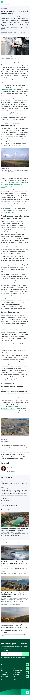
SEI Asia (15, 668)
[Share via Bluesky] (2, 477)
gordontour (4, 171)
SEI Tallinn (15, 676)
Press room (4, 668)
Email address (4, 650)
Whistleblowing (4, 672)
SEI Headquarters (17, 670)
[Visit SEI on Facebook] (27, 668)
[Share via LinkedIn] (6, 477)
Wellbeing (3, 635)
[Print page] (11, 477)
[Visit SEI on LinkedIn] (27, 672)
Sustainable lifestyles (21, 634)
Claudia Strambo (5, 32)
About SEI (3, 670)
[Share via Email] (9, 477)
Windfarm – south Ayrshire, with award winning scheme (16, 170)
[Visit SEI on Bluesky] (27, 664)
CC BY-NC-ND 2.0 (11, 171)
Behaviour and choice (8, 573)
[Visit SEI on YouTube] (27, 676)
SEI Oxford (16, 674)
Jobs (2, 667)
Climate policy (16, 573)
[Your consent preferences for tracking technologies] (27, 692)
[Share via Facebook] (4, 477)
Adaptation (6, 634)
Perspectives (6, 4)
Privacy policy (4, 674)
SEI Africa (15, 667)
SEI (2, 4)
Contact (3, 680)
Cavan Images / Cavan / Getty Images (11, 58)
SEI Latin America (17, 672)
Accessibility (4, 678)
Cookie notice (4, 676)
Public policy (6, 537)
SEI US (15, 678)
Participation (14, 634)
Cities (10, 634)
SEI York (15, 680)
